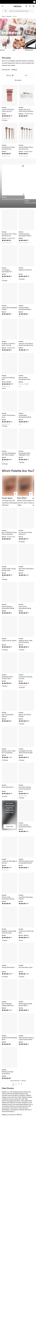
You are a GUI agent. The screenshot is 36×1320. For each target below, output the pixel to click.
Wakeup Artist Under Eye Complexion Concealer (9, 752)
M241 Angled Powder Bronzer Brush (25, 1004)
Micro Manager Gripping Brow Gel (7, 1004)
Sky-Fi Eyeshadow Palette (7, 715)
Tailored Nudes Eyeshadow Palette (25, 308)
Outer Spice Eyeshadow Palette (9, 308)
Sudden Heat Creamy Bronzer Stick (9, 569)
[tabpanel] (18, 580)
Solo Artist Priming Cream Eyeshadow (25, 788)
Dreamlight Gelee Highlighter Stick (24, 454)
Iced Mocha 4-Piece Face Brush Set (8, 148)
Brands (9, 16)
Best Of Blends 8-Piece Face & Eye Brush (9, 533)
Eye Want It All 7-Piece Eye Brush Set (9, 235)
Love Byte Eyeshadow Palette (26, 898)
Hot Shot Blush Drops (25, 967)
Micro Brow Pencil (7, 787)
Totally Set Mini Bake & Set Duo (9, 862)
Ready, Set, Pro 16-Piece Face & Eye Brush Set (26, 110)
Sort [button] (26, 75)
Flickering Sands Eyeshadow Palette (25, 235)
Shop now (9, 826)
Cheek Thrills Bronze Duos (8, 416)
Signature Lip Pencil (25, 270)
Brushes (2, 50)
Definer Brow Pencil (8, 967)
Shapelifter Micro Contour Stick (7, 677)
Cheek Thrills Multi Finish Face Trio (8, 110)
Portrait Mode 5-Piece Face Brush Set (26, 148)
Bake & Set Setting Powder (25, 715)
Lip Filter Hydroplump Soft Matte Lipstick (9, 454)
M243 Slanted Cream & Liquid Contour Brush (26, 1038)
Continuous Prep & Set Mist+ (26, 932)
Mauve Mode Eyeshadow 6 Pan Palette (24, 378)
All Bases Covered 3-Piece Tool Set (8, 344)
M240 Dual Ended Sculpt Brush (7, 1072)
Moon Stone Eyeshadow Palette (25, 607)
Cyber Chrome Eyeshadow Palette (25, 826)
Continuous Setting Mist (8, 378)
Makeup (14, 69)
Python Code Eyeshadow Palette (8, 898)
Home (3, 16)
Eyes (13, 50)
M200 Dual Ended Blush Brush (9, 1038)
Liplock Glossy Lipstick (9, 640)
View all (23, 1080)
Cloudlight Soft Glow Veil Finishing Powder (26, 752)
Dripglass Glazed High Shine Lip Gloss (9, 932)
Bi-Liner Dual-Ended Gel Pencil (25, 533)
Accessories (6, 69)
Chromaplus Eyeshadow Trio (7, 271)
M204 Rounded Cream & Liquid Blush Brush (26, 862)
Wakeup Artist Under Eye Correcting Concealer (25, 641)
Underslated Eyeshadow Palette (25, 416)
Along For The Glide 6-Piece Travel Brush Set (26, 344)
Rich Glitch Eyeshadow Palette (26, 569)
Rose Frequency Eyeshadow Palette (8, 607)
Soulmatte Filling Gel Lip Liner (25, 677)
